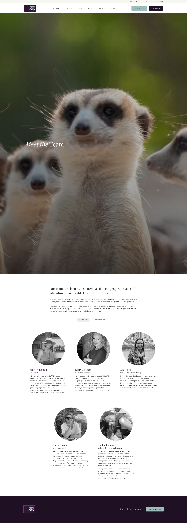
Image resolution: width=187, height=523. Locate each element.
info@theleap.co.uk (140, 2)
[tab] (83, 320)
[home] (30, 8)
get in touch (155, 509)
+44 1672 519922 (158, 2)
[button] (55, 8)
